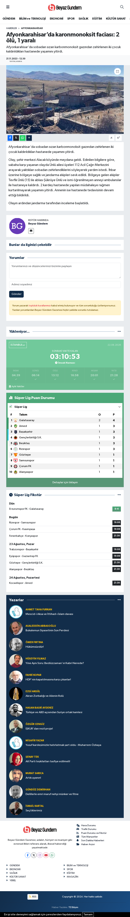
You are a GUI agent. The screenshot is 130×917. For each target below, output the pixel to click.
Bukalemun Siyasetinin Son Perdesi (47, 630)
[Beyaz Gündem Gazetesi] (65, 7)
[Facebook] (27, 855)
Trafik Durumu (88, 829)
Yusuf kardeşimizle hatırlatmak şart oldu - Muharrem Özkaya (63, 745)
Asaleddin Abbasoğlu (41, 626)
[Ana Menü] (7, 7)
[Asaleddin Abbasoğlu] (16, 628)
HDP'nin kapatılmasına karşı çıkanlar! (48, 679)
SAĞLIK (83, 18)
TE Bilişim (73, 907)
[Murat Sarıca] (16, 775)
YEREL (13, 880)
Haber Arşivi (88, 844)
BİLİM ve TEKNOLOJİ (32, 18)
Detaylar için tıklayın (65, 482)
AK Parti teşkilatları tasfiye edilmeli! (48, 761)
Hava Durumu (88, 825)
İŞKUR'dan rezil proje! (39, 728)
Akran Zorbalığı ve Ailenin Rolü (45, 696)
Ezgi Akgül (33, 691)
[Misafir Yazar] (16, 742)
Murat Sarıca (35, 773)
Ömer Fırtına (34, 642)
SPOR (71, 18)
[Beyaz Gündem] (17, 225)
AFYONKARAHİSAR (32, 28)
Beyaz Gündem (38, 223)
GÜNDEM (9, 18)
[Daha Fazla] (29, 138)
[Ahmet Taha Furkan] (16, 611)
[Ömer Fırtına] (16, 644)
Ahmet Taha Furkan (39, 609)
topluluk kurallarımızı (40, 305)
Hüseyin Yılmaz (36, 658)
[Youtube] (46, 855)
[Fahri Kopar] (16, 677)
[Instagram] (40, 855)
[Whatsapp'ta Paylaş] (23, 138)
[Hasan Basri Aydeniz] (16, 710)
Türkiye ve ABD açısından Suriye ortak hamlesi (54, 712)
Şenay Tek (32, 757)
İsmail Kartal (35, 806)
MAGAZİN (72, 876)
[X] (34, 855)
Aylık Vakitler (18, 386)
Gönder (16, 294)
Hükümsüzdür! (35, 646)
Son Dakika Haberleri (92, 840)
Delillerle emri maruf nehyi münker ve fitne (52, 794)
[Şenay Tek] (16, 759)
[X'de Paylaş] (16, 138)
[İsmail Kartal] (16, 808)
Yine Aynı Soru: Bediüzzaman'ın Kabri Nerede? (55, 663)
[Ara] (122, 7)
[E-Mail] (31, 231)
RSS (34, 896)
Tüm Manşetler (89, 836)
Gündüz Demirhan (38, 789)
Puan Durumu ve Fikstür (94, 833)
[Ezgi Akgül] (16, 693)
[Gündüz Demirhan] (16, 791)
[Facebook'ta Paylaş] (10, 138)
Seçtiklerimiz (34, 810)
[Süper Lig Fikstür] (119, 495)
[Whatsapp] (52, 855)
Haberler (11, 28)
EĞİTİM (97, 18)
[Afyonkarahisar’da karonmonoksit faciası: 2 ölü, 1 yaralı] (65, 99)
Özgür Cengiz (35, 724)
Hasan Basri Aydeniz (39, 708)
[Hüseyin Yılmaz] (16, 660)
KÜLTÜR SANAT (116, 18)
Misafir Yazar (35, 740)
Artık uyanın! (33, 777)
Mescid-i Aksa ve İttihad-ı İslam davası (49, 614)
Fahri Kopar (33, 675)
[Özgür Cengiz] (16, 726)
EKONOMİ (56, 18)
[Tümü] (119, 331)
